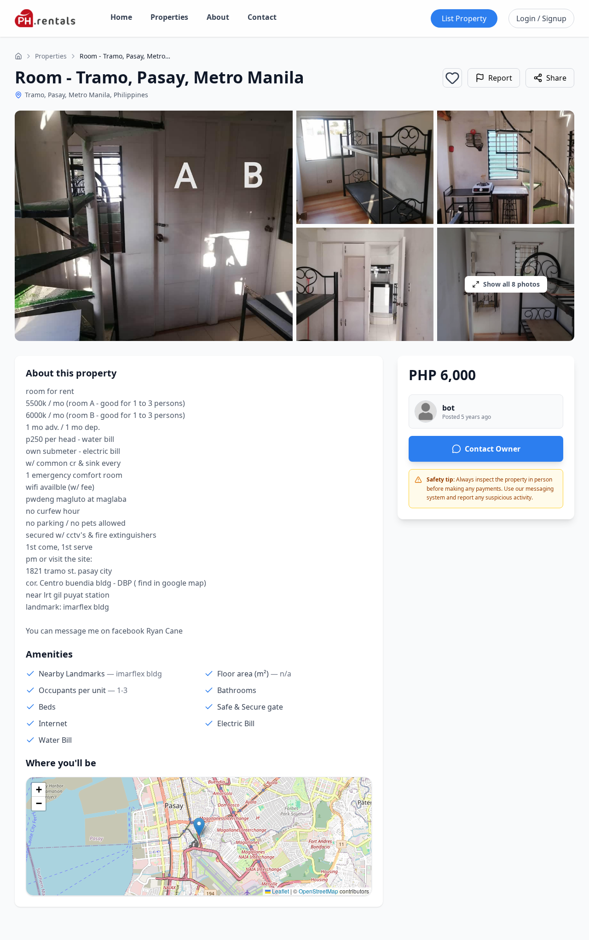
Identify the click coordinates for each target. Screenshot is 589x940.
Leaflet (280, 891)
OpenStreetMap (318, 891)
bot (448, 408)
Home (121, 17)
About (218, 17)
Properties (169, 17)
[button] (199, 826)
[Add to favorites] (452, 78)
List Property (464, 18)
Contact (262, 17)
